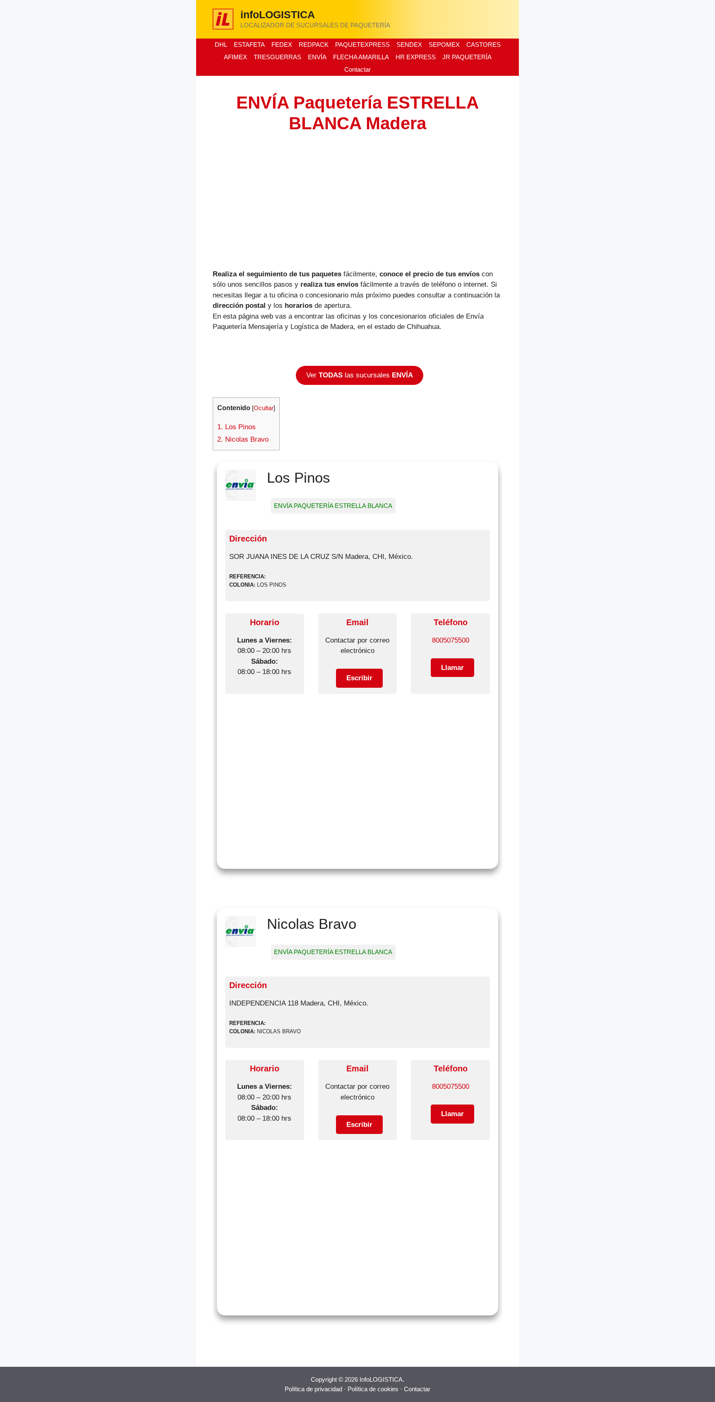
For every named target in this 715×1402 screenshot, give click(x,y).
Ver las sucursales (359, 375)
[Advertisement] (357, 200)
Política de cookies (373, 1388)
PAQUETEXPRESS (362, 44)
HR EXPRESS (416, 56)
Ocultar (264, 408)
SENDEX (409, 44)
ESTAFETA (249, 44)
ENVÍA (317, 56)
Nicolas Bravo (243, 439)
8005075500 (450, 640)
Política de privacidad (313, 1388)
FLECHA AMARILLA (361, 56)
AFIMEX (235, 56)
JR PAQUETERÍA (467, 56)
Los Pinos (236, 427)
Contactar (357, 69)
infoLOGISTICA (277, 14)
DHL (221, 44)
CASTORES (483, 44)
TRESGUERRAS (277, 56)
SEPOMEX (444, 44)
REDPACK (314, 44)
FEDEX (281, 44)
